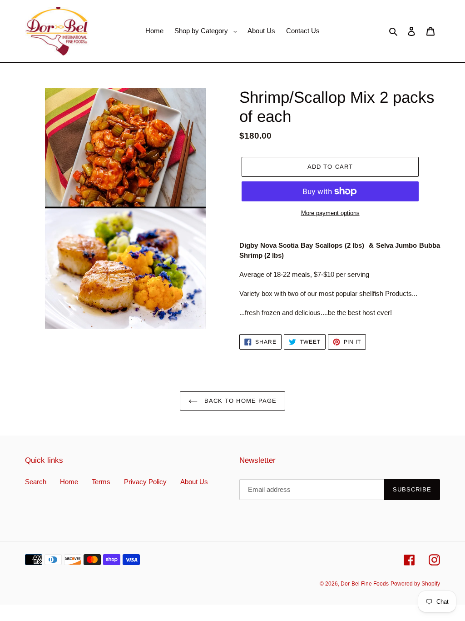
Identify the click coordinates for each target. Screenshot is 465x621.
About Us (194, 482)
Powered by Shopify (415, 584)
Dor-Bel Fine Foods (365, 584)
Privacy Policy (145, 482)
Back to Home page (239, 400)
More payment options (330, 213)
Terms (101, 482)
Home (69, 482)
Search (35, 482)
